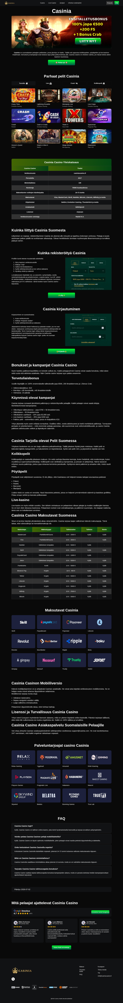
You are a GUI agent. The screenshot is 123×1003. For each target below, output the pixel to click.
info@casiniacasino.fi (104, 976)
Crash (73, 83)
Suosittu (22, 83)
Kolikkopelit (98, 83)
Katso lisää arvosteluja (61, 947)
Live (47, 83)
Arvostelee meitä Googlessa (100, 912)
